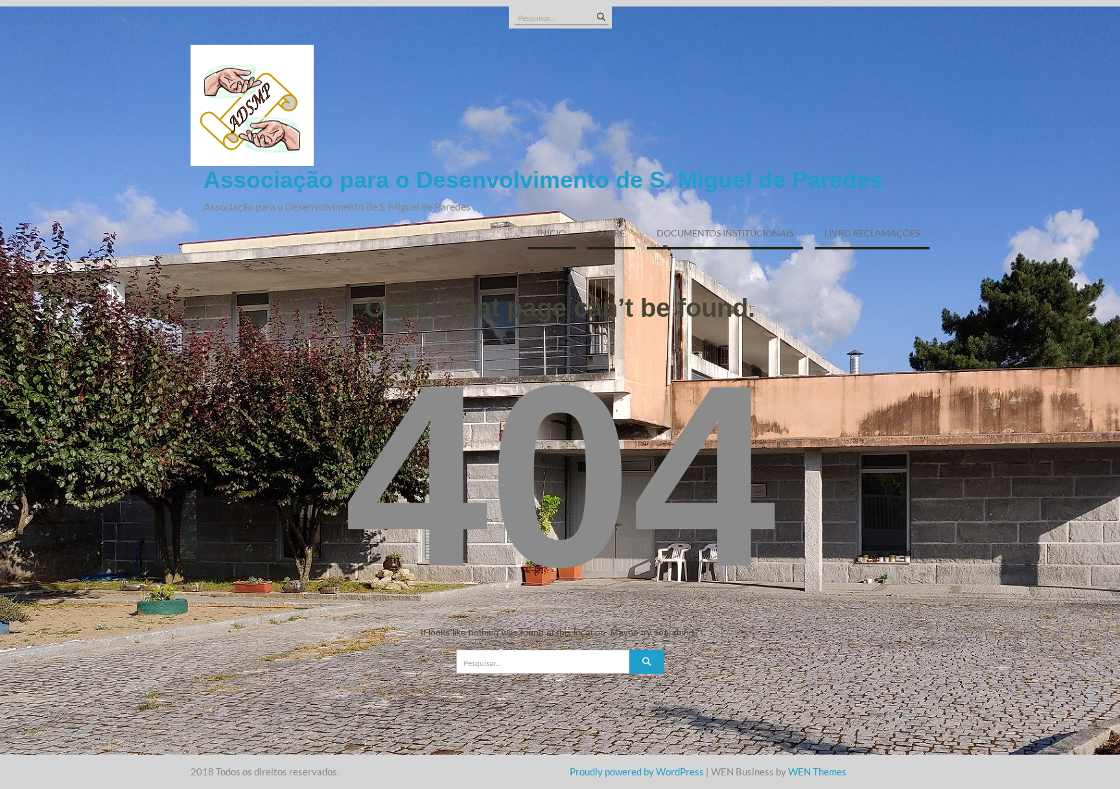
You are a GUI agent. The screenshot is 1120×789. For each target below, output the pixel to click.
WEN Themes (817, 771)
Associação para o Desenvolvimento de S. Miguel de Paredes (543, 179)
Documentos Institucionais (725, 232)
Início (551, 232)
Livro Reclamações (872, 232)
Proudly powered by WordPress (637, 771)
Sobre (611, 232)
